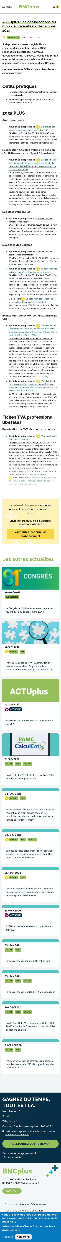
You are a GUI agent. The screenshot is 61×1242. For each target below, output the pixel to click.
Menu (9, 6)
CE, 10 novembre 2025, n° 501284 (25, 394)
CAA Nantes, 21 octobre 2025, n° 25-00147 (29, 133)
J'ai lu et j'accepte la (30, 1133)
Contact (12, 1190)
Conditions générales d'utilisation (24, 1210)
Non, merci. (23, 1236)
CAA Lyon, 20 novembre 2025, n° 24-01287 (29, 442)
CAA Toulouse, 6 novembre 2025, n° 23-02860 (30, 225)
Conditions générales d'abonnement (26, 1204)
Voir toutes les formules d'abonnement (30, 534)
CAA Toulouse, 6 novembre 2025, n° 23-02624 (30, 338)
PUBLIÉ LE (25, 37)
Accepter (8, 1236)
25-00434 (45, 258)
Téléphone (8, 1121)
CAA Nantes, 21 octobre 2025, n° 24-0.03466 (30, 275)
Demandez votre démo (30, 1143)
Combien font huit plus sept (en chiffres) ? (26, 1126)
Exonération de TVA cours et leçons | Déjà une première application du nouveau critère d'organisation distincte (32, 480)
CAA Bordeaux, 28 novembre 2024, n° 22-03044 (31, 172)
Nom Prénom (10, 1111)
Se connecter (53, 6)
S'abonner (57, 6)
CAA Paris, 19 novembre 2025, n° (24, 258)
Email (5, 1116)
